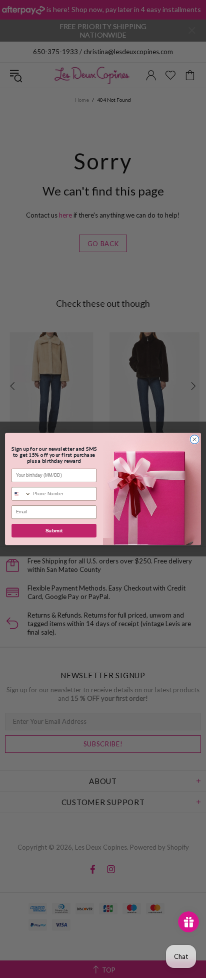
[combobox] (21, 493)
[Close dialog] (194, 439)
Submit (54, 530)
